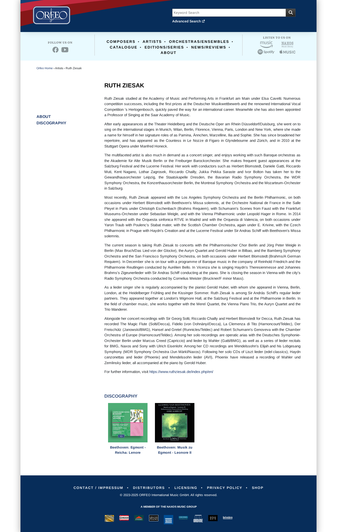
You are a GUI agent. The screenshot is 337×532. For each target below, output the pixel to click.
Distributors (149, 488)
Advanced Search (187, 21)
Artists (152, 41)
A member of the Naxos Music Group (169, 506)
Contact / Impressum (98, 488)
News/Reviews (208, 47)
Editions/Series (164, 47)
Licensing (185, 488)
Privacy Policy (224, 488)
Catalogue (123, 47)
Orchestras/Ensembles (199, 41)
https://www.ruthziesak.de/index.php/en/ (181, 372)
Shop (257, 488)
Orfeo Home (45, 68)
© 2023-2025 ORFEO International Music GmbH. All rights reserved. (168, 495)
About (168, 52)
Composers (121, 41)
